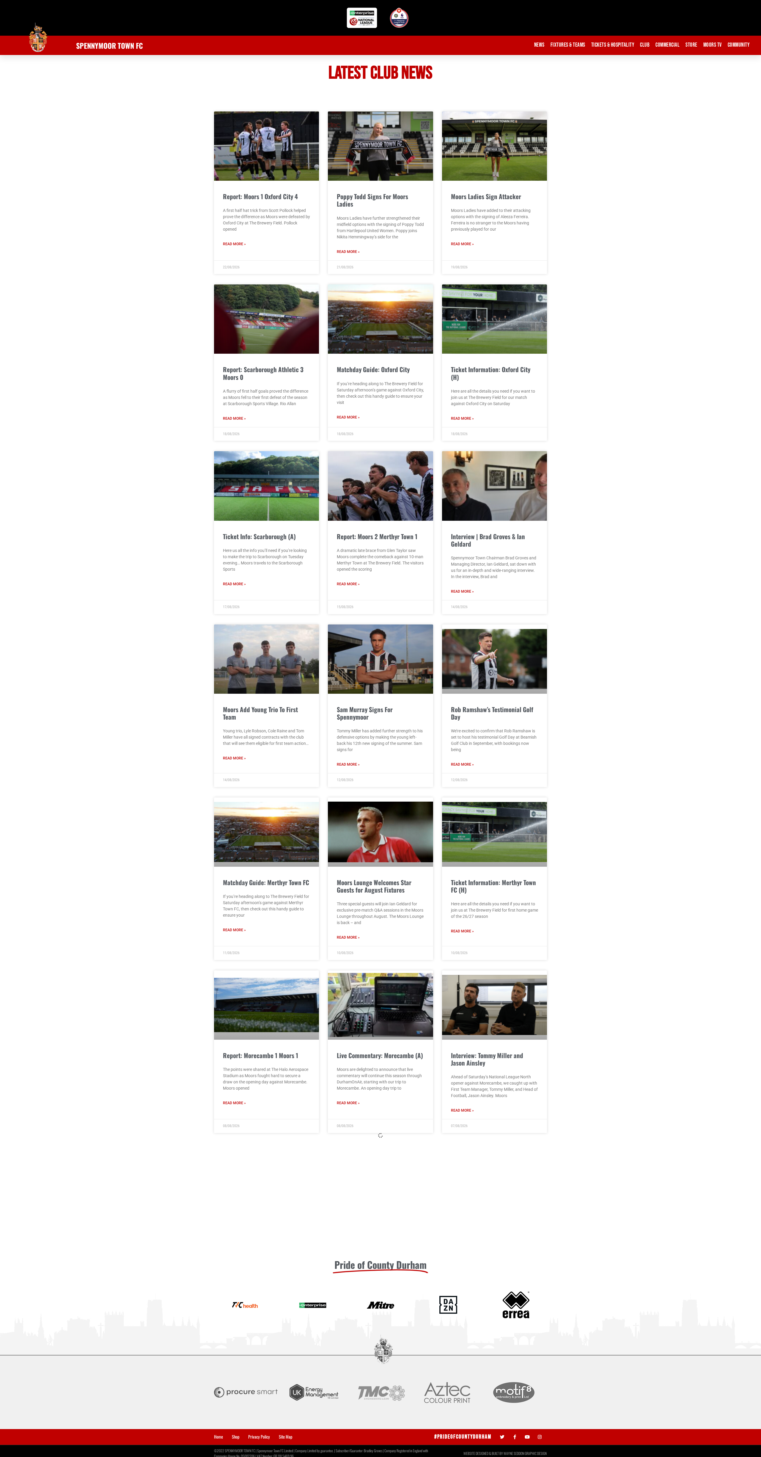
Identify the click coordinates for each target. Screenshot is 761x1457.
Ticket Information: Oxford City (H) (490, 373)
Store (691, 45)
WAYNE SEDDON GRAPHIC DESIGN (525, 1453)
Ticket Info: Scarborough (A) (259, 536)
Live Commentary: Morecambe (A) (380, 1055)
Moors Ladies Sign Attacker (486, 196)
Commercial (667, 45)
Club (645, 45)
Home (218, 1437)
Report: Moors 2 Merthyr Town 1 (377, 536)
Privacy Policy (259, 1437)
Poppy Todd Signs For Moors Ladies (372, 200)
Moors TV (712, 45)
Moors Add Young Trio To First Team (260, 713)
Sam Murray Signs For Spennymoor (365, 713)
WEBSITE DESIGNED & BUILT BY (483, 1453)
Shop (235, 1437)
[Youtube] (527, 1437)
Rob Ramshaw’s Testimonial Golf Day (492, 713)
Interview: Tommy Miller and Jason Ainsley (487, 1059)
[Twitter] (502, 1437)
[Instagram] (540, 1437)
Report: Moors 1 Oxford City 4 (260, 196)
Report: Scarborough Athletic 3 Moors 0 (263, 373)
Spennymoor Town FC (109, 45)
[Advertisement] (380, 1209)
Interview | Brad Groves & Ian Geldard (488, 540)
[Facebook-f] (515, 1437)
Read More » (234, 244)
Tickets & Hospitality (612, 45)
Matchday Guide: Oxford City (373, 369)
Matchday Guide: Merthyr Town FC (266, 882)
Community (739, 45)
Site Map (285, 1437)
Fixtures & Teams (568, 45)
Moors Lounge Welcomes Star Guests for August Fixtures (374, 886)
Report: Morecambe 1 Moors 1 (260, 1055)
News (539, 45)
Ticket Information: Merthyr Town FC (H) (493, 886)
